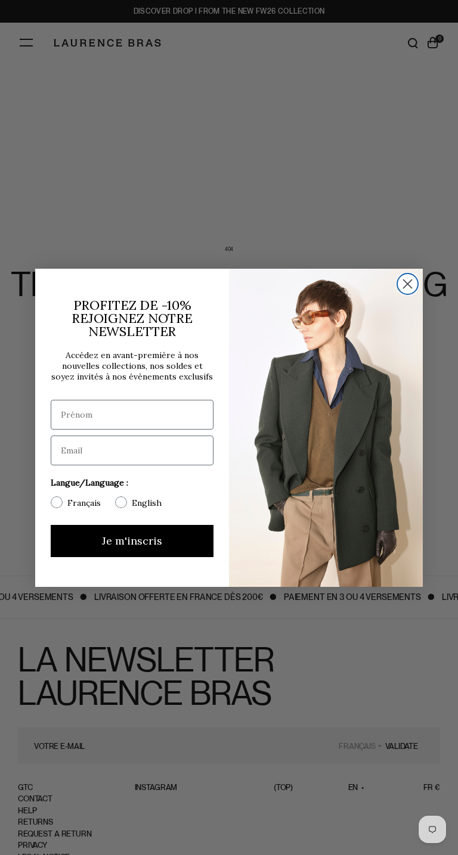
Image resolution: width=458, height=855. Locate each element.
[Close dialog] (407, 283)
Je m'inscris (132, 541)
